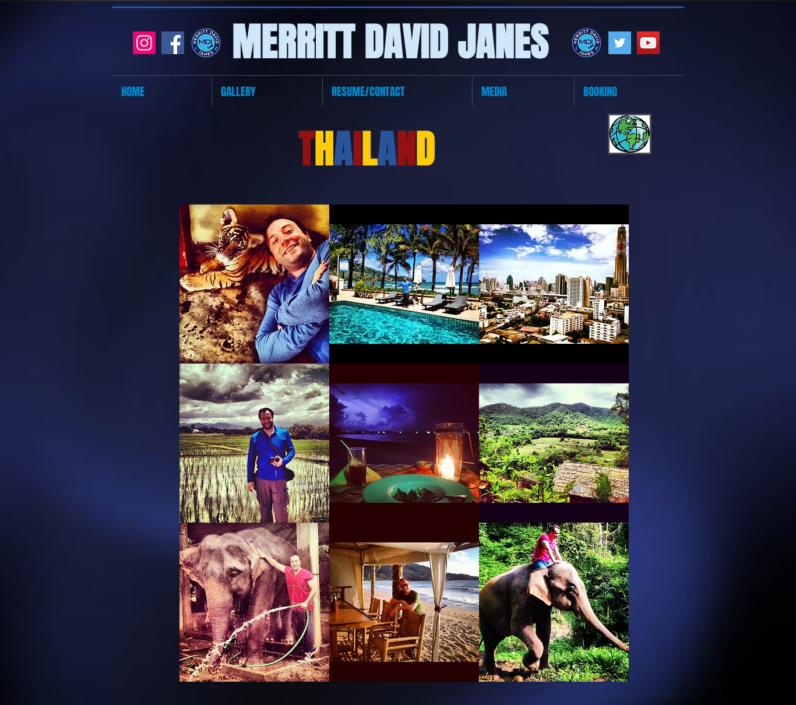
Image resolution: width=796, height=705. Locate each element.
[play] (604, 671)
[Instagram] (144, 42)
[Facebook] (172, 42)
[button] (254, 284)
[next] (607, 449)
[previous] (200, 449)
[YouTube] (648, 42)
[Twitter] (619, 42)
